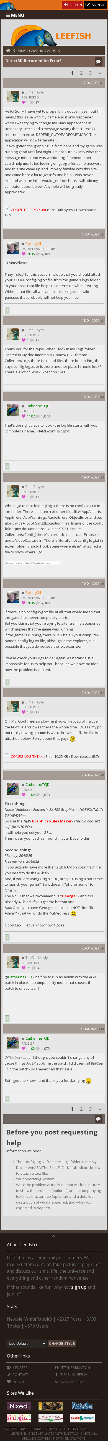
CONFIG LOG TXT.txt (27, 756)
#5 (102, 477)
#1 (102, 83)
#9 (102, 948)
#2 (102, 234)
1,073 (45, 416)
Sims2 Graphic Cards (37, 50)
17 (37, 102)
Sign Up (98, 4)
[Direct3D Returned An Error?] (33, 564)
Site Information (75, 1367)
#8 (102, 775)
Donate (19, 1381)
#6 (102, 583)
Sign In (75, 4)
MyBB (25, 1429)
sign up (78, 1287)
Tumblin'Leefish (73, 1374)
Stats (12, 1306)
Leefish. (72, 1429)
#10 (101, 1029)
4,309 (45, 254)
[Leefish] (54, 35)
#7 (102, 693)
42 (39, 968)
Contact (20, 1374)
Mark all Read (72, 1381)
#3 (102, 320)
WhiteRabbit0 (38, 1319)
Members (19, 1367)
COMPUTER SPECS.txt (28, 209)
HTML (83, 1429)
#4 (102, 397)
